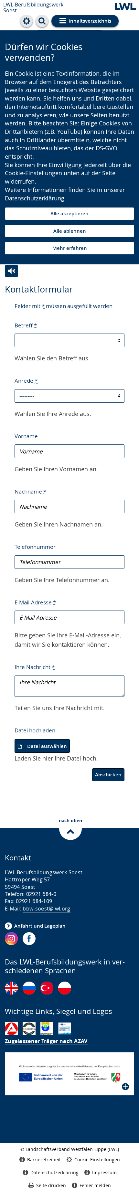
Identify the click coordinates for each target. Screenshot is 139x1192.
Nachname (30, 491)
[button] (69, 1073)
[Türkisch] (46, 988)
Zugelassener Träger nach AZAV (46, 1041)
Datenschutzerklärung (34, 198)
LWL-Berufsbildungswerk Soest (33, 7)
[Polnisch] (64, 988)
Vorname (26, 436)
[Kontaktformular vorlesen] (11, 271)
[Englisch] (11, 988)
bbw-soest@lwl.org (46, 908)
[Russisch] (29, 988)
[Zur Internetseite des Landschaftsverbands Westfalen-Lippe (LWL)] (125, 7)
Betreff (26, 325)
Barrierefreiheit (44, 1159)
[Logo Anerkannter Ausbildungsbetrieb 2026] (64, 1028)
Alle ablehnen (69, 231)
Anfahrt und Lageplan (40, 925)
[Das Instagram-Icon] (11, 938)
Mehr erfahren (69, 248)
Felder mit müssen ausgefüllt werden (63, 306)
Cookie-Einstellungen (97, 1159)
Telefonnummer (35, 546)
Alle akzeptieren (69, 213)
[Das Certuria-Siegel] (29, 1028)
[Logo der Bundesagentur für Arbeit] (11, 1028)
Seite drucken (51, 1185)
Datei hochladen (35, 730)
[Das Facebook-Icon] (29, 938)
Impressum (104, 1172)
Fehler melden (95, 1185)
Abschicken (108, 774)
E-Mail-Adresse (35, 602)
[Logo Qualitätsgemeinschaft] (46, 1028)
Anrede (26, 380)
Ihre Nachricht (35, 667)
